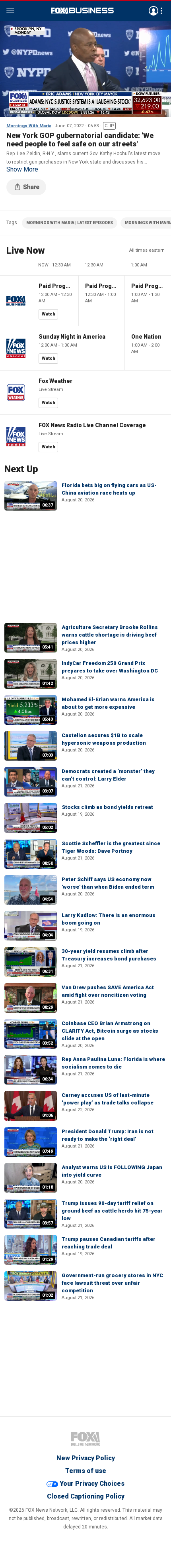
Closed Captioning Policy (85, 1496)
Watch (48, 314)
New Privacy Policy (85, 1458)
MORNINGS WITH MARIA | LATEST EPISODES (69, 223)
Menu (10, 10)
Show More (22, 169)
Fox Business (82, 11)
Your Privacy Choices (92, 1483)
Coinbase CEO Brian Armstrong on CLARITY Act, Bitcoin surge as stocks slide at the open (110, 1030)
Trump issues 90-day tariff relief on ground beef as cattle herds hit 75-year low (112, 1210)
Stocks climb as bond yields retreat (107, 807)
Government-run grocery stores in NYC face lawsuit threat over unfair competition (112, 1283)
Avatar (153, 11)
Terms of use (85, 1471)
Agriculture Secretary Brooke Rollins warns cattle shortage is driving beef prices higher (110, 634)
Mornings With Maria (28, 125)
